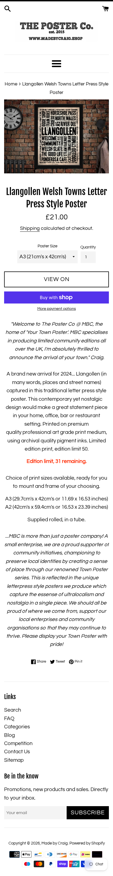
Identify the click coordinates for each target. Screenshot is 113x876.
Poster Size (47, 246)
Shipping (30, 228)
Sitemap (14, 760)
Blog (9, 735)
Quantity (88, 247)
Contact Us (17, 751)
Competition (18, 743)
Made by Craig (54, 843)
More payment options (56, 309)
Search (12, 710)
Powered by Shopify (87, 843)
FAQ (9, 718)
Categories (17, 726)
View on (56, 279)
